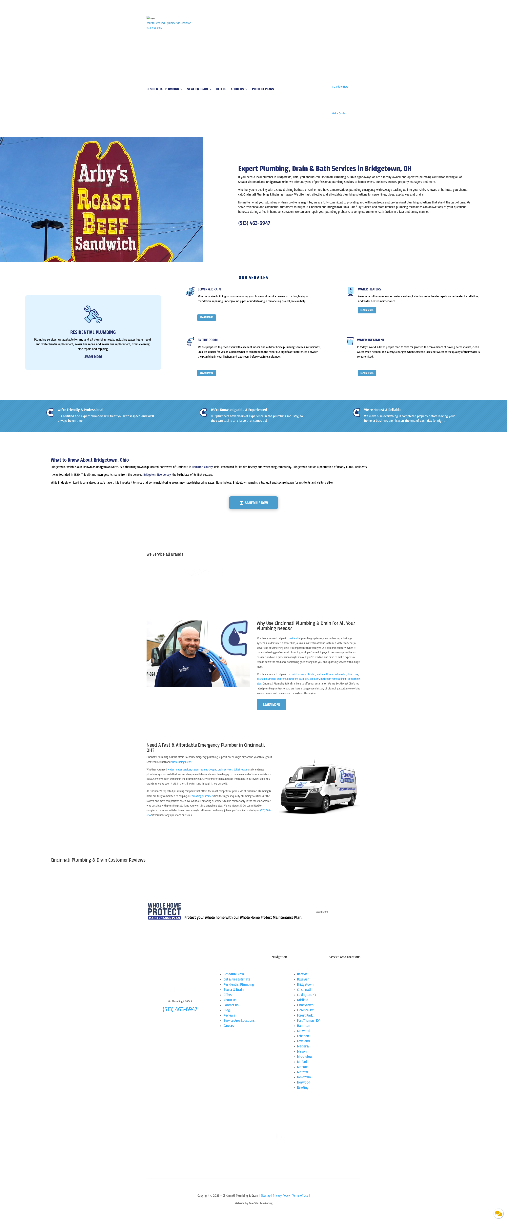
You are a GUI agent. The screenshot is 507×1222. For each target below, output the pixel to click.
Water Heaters (369, 289)
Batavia (302, 974)
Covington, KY (306, 995)
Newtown (304, 1077)
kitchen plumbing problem (271, 679)
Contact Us (231, 1005)
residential (295, 638)
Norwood (303, 1082)
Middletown (305, 1057)
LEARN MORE (206, 317)
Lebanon (303, 1036)
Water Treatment (370, 340)
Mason (302, 1051)
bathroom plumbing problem (303, 679)
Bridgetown (305, 984)
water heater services (179, 769)
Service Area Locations (239, 1021)
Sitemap (265, 1196)
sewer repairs (200, 769)
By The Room (208, 340)
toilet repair (240, 769)
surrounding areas (181, 762)
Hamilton (303, 1026)
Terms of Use (300, 1196)
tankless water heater (303, 674)
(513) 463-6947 (154, 28)
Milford (302, 1062)
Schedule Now (256, 502)
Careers (229, 1026)
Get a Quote (160, 825)
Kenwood (303, 1031)
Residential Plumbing (163, 89)
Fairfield (302, 1000)
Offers (221, 89)
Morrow (302, 1072)
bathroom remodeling (332, 679)
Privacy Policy (281, 1196)
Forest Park (305, 1015)
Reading (303, 1087)
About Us (237, 89)
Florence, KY (305, 1010)
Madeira (303, 1046)
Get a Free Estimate (237, 979)
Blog (227, 1010)
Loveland (303, 1041)
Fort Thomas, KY (308, 1021)
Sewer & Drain (197, 89)
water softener (324, 674)
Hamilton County (202, 467)
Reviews (229, 1015)
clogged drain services (221, 769)
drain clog (353, 674)
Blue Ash (303, 979)
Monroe (302, 1067)
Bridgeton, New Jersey (157, 475)
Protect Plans (263, 89)
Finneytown (305, 1005)
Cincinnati (304, 990)
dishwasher (340, 674)
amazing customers (203, 796)
